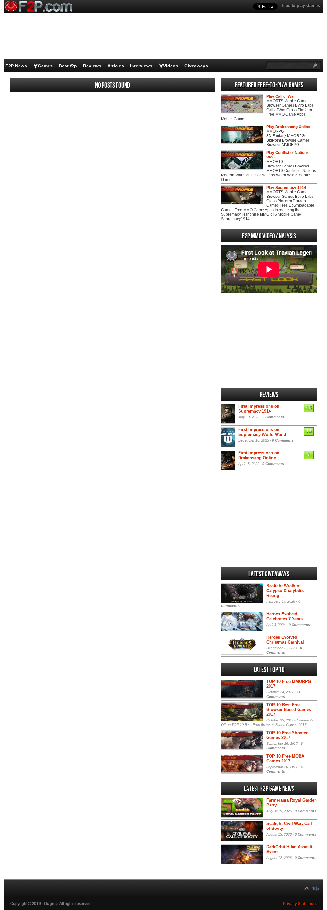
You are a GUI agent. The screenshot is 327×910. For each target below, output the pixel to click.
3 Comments (273, 417)
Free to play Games (301, 5)
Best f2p (68, 65)
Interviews (141, 65)
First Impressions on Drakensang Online (258, 455)
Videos (170, 65)
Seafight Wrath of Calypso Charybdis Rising (285, 590)
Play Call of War (280, 96)
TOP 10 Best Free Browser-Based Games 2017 (288, 709)
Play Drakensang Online (288, 127)
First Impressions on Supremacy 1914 (258, 408)
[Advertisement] (269, 341)
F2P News (16, 65)
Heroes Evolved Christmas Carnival (285, 639)
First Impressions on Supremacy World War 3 (262, 432)
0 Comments (282, 440)
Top (315, 888)
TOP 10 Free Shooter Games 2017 (287, 735)
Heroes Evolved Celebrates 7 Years (284, 616)
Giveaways (196, 65)
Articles (115, 65)
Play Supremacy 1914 (286, 187)
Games (45, 65)
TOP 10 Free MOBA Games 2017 (285, 758)
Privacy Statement (300, 903)
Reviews (92, 65)
